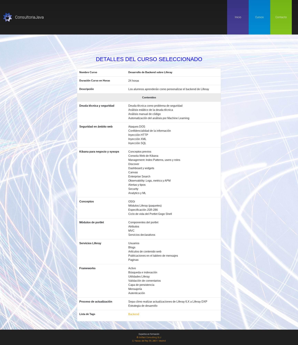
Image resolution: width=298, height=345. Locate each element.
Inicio (238, 17)
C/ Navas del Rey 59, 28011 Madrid (149, 340)
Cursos (259, 17)
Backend (133, 314)
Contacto (281, 17)
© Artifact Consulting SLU (149, 337)
